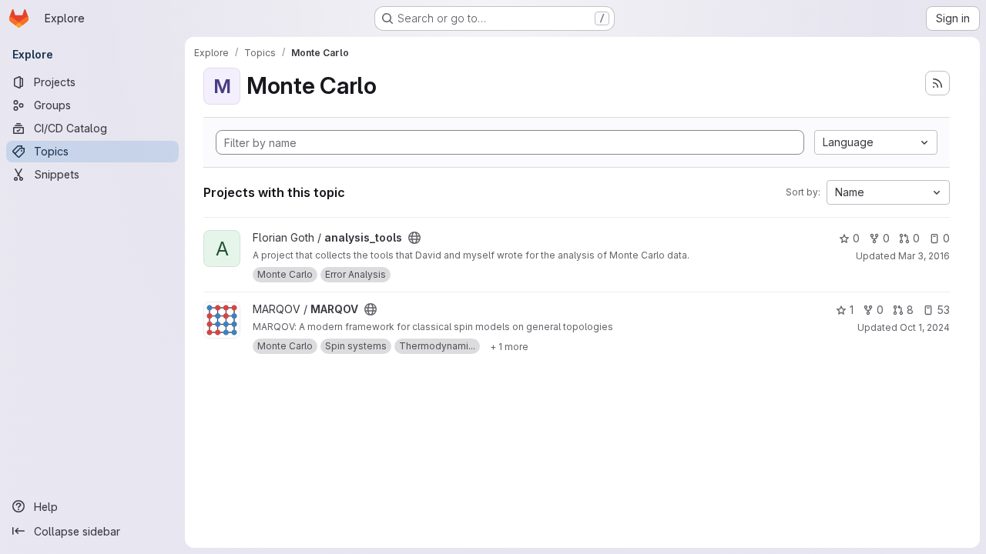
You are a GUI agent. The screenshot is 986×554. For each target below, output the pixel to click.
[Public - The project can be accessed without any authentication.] (414, 238)
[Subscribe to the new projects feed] (937, 83)
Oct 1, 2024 (925, 327)
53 (943, 309)
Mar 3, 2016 (924, 256)
